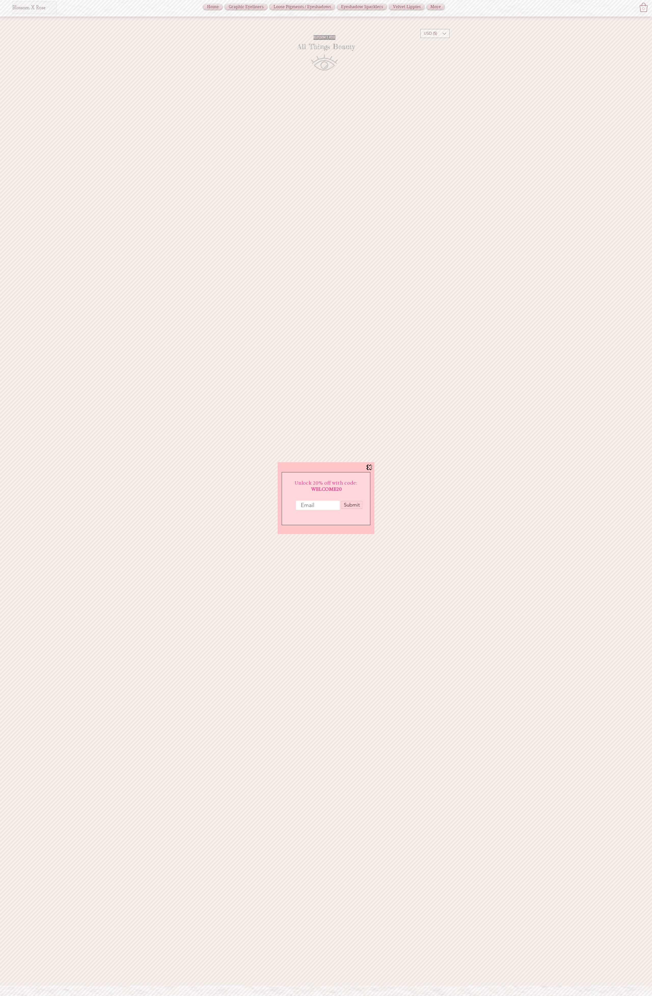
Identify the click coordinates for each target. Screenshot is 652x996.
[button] (369, 467)
